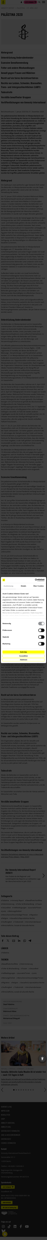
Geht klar (23, 652)
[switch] (41, 630)
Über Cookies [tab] (38, 586)
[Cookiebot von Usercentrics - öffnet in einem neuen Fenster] (34, 580)
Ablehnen (23, 660)
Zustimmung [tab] (8, 586)
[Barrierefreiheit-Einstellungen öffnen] (42, 1058)
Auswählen (23, 656)
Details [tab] (23, 586)
